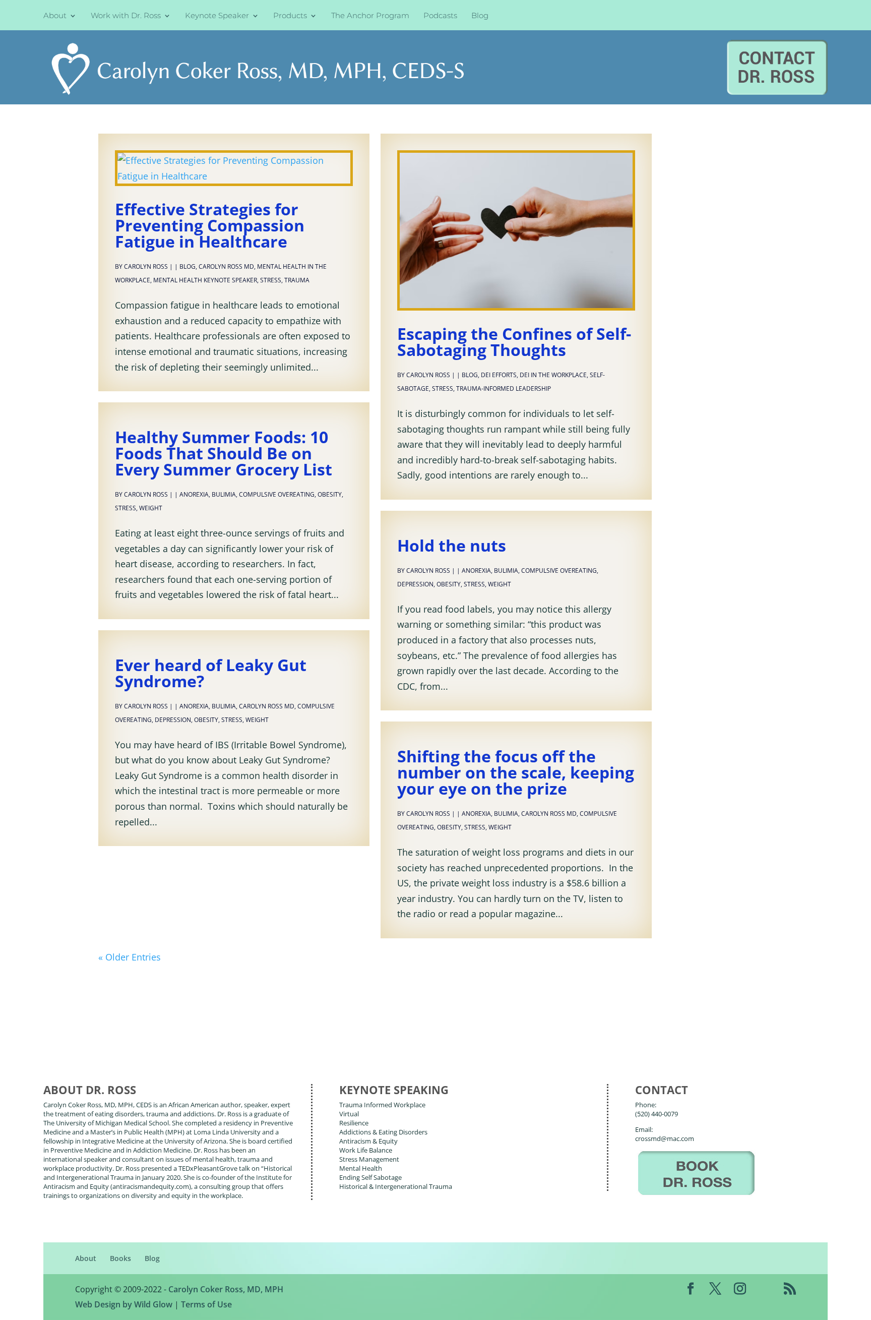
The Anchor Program (370, 16)
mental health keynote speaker (205, 280)
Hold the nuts (451, 545)
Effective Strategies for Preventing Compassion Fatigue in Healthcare (209, 225)
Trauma (296, 280)
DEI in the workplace (553, 375)
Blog (479, 16)
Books (120, 1258)
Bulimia (224, 494)
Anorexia (194, 494)
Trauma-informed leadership (503, 388)
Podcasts (440, 16)
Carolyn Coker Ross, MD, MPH (225, 1289)
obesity (330, 494)
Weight (150, 508)
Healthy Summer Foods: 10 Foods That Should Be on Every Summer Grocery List (223, 453)
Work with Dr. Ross (126, 16)
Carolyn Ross (146, 266)
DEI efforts (499, 375)
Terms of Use (206, 1304)
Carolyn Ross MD (226, 266)
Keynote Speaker (217, 16)
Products (290, 16)
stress (270, 280)
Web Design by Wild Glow (123, 1304)
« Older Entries (129, 957)
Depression (415, 584)
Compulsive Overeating (277, 494)
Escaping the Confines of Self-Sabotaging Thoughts (514, 342)
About (55, 16)
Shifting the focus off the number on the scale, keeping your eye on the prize (515, 772)
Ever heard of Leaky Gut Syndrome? (210, 673)
